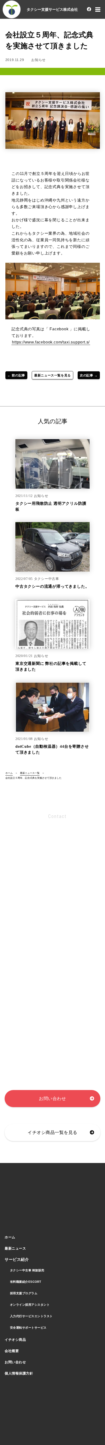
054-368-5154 (43, 863)
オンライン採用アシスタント (30, 1304)
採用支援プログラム (24, 1293)
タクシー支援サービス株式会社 (52, 9)
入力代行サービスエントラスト (31, 1316)
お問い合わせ (52, 1098)
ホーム (9, 773)
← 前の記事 (16, 375)
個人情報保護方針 (19, 1373)
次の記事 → (89, 375)
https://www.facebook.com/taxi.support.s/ (51, 342)
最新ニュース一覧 (30, 773)
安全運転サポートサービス (28, 1327)
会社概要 (12, 1351)
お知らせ (38, 60)
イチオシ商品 (15, 1340)
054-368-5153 (42, 851)
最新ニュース (15, 1248)
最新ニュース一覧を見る (52, 375)
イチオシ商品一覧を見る (52, 1132)
